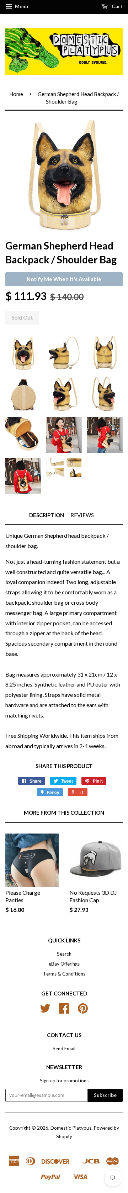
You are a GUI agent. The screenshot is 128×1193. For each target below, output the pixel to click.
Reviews (82, 515)
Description (46, 515)
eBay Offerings (64, 964)
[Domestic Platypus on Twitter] (45, 1011)
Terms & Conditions (64, 974)
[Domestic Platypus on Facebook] (64, 1011)
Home (16, 94)
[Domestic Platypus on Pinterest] (83, 1011)
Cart (117, 6)
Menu (21, 6)
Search (64, 954)
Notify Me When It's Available (64, 279)
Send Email (64, 1048)
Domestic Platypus (70, 1128)
